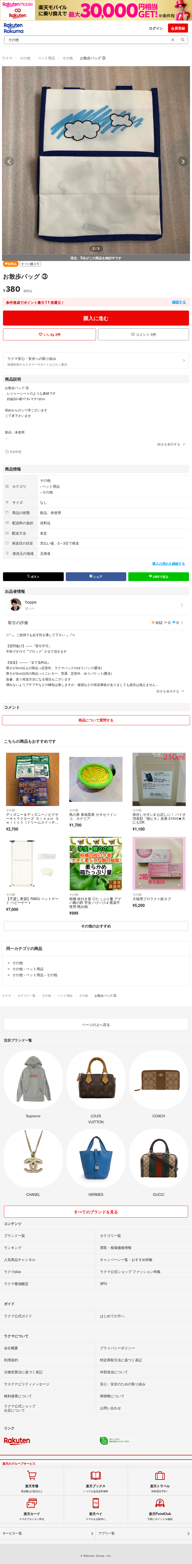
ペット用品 (46, 57)
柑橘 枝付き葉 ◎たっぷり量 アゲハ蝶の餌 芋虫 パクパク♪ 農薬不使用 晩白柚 (95, 902)
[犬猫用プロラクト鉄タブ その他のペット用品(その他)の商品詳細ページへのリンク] (159, 863)
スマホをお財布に (96, 1516)
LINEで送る (160, 576)
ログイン (156, 28)
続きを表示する (169, 444)
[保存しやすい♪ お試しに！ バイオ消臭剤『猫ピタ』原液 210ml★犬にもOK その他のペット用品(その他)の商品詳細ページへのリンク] (159, 779)
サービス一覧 (12, 1533)
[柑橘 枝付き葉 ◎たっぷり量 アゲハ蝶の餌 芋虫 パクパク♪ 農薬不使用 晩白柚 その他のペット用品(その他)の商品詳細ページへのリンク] (95, 863)
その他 (25, 57)
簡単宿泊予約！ (160, 1488)
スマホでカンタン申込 (31, 1516)
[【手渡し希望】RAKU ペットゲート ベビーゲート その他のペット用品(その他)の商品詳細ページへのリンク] (32, 863)
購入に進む (96, 318)
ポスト (35, 576)
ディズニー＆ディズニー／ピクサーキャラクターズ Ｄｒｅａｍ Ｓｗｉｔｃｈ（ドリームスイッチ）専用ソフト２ (32, 820)
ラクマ (7, 57)
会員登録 (178, 28)
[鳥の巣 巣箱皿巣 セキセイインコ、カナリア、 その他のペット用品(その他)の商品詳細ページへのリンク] (95, 779)
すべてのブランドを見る (96, 1212)
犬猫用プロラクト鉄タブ (151, 898)
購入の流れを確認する (168, 563)
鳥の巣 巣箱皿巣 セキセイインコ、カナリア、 (93, 816)
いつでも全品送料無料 (95, 1488)
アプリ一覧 (106, 1533)
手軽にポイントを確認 (160, 1516)
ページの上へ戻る (96, 1024)
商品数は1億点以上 (31, 1488)
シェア (97, 576)
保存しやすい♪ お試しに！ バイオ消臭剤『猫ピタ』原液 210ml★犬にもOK (159, 818)
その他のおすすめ (96, 926)
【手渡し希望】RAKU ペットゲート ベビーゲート (32, 900)
